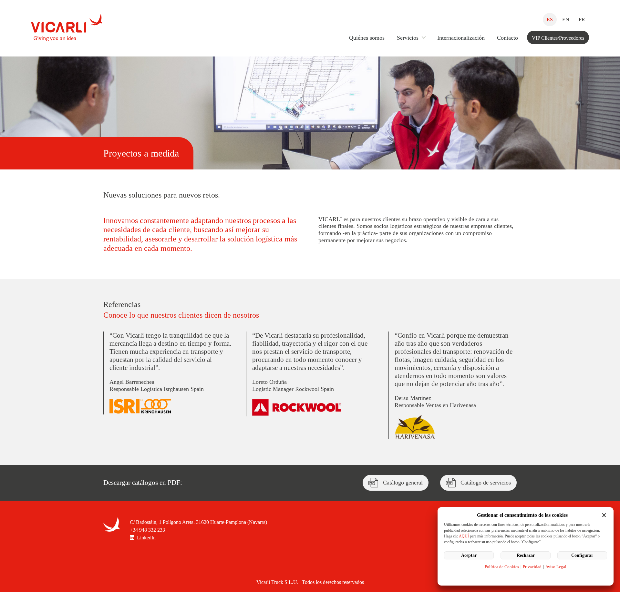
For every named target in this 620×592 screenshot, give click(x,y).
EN (565, 19)
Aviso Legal (555, 566)
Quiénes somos (367, 38)
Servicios (407, 38)
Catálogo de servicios (485, 482)
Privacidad (532, 566)
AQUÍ (464, 536)
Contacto (507, 38)
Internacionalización (461, 38)
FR (582, 19)
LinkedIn (146, 537)
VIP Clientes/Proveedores (558, 38)
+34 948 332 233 (147, 530)
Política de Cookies (502, 566)
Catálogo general (403, 482)
